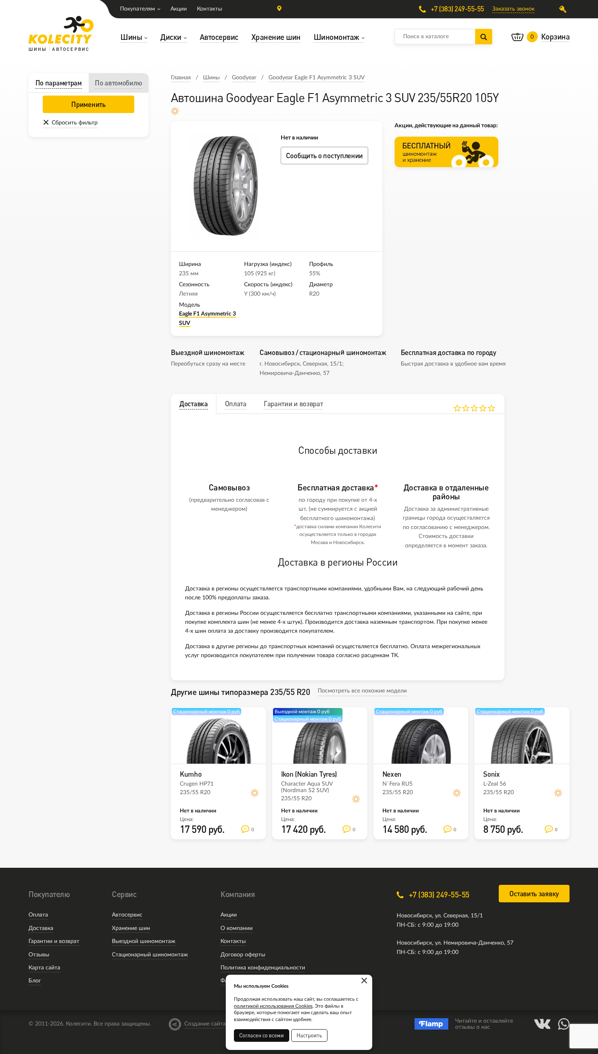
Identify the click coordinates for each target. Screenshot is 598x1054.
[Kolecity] (61, 29)
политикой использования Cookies (273, 1006)
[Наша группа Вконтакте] (542, 1024)
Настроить (309, 1035)
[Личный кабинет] (564, 9)
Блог (34, 981)
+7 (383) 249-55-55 (456, 9)
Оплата (38, 915)
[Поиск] (483, 36)
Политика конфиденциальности (262, 968)
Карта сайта (44, 968)
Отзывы (38, 955)
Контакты (209, 9)
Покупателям (137, 9)
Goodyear (244, 78)
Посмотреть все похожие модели (362, 691)
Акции (178, 9)
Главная (181, 78)
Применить (88, 104)
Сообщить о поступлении (324, 155)
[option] (226, 186)
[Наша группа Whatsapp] (564, 1024)
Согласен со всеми (261, 1035)
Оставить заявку (534, 893)
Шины (211, 78)
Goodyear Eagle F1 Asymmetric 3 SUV (316, 78)
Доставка (40, 928)
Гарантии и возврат (53, 941)
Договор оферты (242, 955)
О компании (236, 928)
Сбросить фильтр (75, 123)
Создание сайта (205, 1024)
